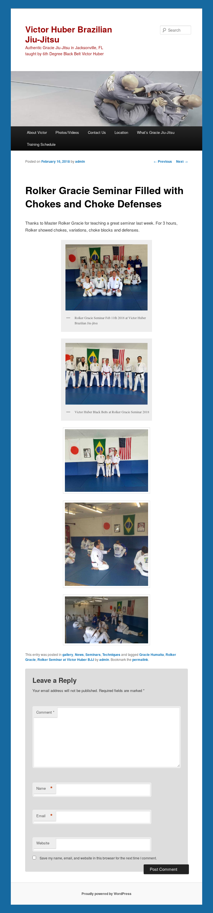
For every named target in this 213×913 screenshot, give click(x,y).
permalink (140, 659)
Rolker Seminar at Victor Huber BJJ (65, 659)
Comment (45, 712)
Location (121, 132)
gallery (67, 654)
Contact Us (97, 132)
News (79, 654)
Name (44, 788)
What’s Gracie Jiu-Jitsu (155, 132)
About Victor (37, 132)
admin (80, 161)
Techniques (111, 654)
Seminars (93, 654)
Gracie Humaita (151, 654)
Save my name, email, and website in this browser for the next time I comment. (98, 858)
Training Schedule (41, 144)
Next (182, 161)
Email (44, 815)
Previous (163, 161)
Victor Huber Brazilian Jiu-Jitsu (68, 34)
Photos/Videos (67, 132)
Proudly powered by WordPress (106, 893)
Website (42, 843)
